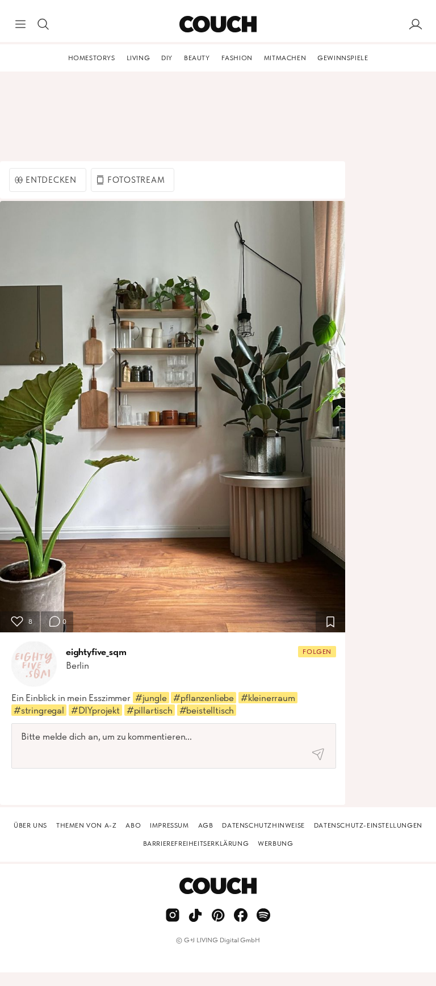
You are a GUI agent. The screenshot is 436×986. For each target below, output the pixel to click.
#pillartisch (150, 710)
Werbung (275, 843)
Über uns (30, 825)
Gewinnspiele (342, 58)
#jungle (151, 697)
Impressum (169, 825)
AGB (205, 825)
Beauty (197, 58)
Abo (133, 825)
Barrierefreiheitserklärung (196, 843)
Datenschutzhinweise (263, 825)
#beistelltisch (206, 710)
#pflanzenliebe (203, 697)
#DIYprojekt (95, 710)
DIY (167, 58)
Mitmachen (285, 58)
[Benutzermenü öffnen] (415, 24)
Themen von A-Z (86, 825)
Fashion (237, 58)
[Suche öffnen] (43, 24)
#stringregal (39, 710)
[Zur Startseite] (217, 24)
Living (138, 58)
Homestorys (91, 58)
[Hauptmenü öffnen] (20, 24)
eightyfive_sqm (96, 651)
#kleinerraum (268, 697)
